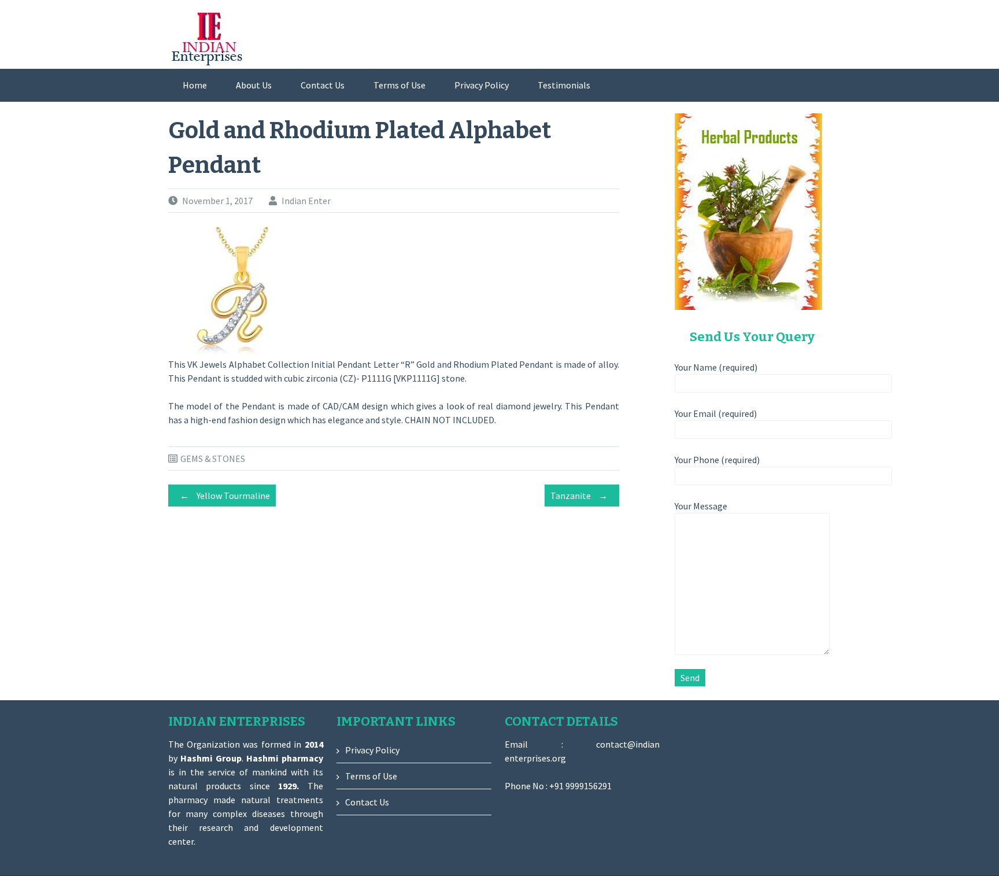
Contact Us (323, 85)
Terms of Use (399, 85)
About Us (254, 85)
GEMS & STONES (212, 458)
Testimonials (564, 85)
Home (195, 85)
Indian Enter (306, 200)
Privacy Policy (481, 85)
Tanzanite (579, 495)
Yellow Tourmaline (225, 495)
